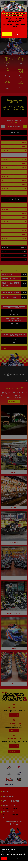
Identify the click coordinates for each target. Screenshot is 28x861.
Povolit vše (4, 858)
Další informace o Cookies (6, 855)
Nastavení (11, 858)
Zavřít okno (20, 34)
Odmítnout (17, 858)
